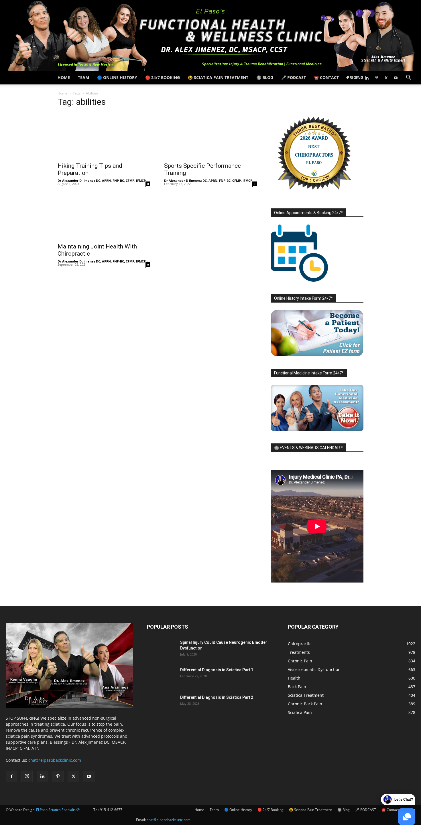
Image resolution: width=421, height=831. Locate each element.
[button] (408, 78)
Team (83, 77)
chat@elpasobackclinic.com (168, 819)
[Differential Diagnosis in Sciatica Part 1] (161, 677)
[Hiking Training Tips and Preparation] (104, 136)
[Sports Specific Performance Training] (210, 136)
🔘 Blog (264, 77)
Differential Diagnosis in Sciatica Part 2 (216, 697)
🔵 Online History (117, 77)
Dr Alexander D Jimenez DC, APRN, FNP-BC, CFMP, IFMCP (102, 180)
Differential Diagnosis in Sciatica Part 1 (216, 670)
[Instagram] (357, 77)
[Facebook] (347, 77)
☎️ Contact (326, 77)
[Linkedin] (366, 77)
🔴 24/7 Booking (162, 77)
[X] (386, 77)
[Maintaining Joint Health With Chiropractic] (104, 216)
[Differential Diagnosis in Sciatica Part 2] (161, 704)
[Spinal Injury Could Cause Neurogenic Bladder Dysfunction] (161, 649)
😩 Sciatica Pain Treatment (218, 77)
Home (64, 77)
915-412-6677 (111, 809)
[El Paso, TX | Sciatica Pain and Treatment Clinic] (210, 35)
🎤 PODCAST (293, 77)
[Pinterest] (376, 77)
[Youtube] (396, 77)
